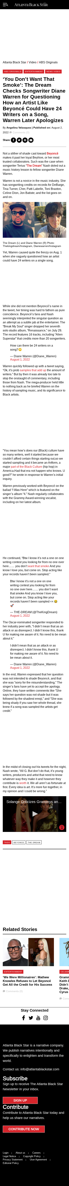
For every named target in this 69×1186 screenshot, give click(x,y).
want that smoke (38, 566)
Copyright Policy (32, 1156)
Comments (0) (21, 132)
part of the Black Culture (26, 466)
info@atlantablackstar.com (39, 1069)
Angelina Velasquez (18, 127)
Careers (36, 1152)
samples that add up (33, 370)
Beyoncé (52, 153)
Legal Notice (9, 1156)
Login (5, 1152)
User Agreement (38, 1159)
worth (22, 783)
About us (20, 1152)
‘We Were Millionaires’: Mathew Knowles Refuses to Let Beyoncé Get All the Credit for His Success (27, 981)
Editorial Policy (11, 1163)
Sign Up (20, 1100)
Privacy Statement (13, 1159)
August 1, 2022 (20, 359)
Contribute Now (23, 1129)
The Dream (34, 165)
